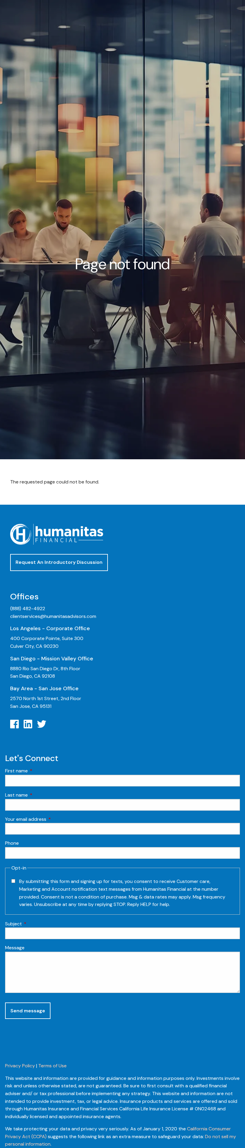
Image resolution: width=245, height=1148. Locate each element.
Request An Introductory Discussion (59, 562)
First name (39, 771)
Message (14, 948)
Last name (39, 795)
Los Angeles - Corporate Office (50, 628)
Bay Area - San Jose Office (44, 688)
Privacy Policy (20, 1066)
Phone (12, 843)
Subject (36, 924)
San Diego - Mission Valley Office (51, 658)
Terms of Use (52, 1066)
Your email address (48, 819)
